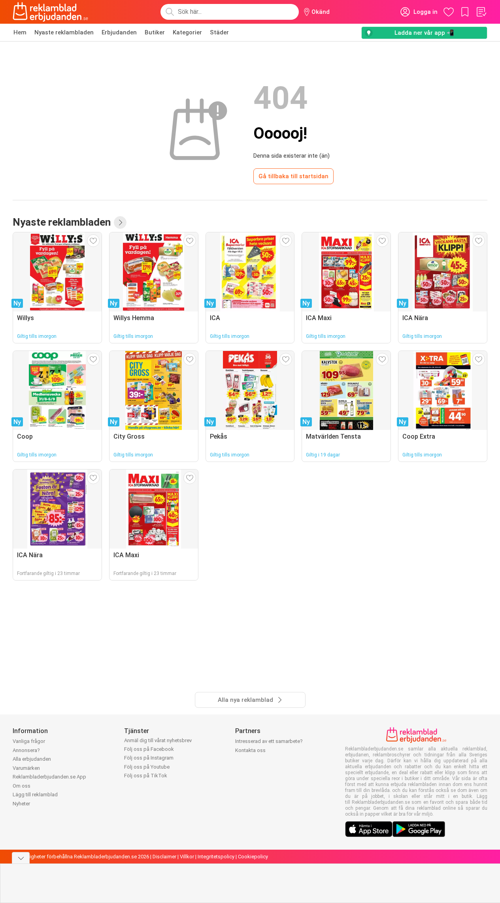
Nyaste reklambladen (64, 32)
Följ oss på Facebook (149, 749)
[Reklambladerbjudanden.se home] (50, 12)
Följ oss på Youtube (147, 767)
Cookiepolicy (253, 857)
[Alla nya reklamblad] (120, 222)
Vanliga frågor (29, 741)
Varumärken (26, 768)
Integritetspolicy (216, 857)
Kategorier (187, 32)
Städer (219, 32)
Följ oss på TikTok (145, 776)
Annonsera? (26, 750)
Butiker (155, 32)
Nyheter (21, 804)
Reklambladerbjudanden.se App (49, 777)
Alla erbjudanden (32, 759)
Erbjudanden (119, 32)
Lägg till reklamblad (35, 794)
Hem (19, 32)
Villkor (187, 857)
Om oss (21, 786)
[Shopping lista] (481, 12)
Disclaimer (164, 857)
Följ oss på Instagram (149, 758)
